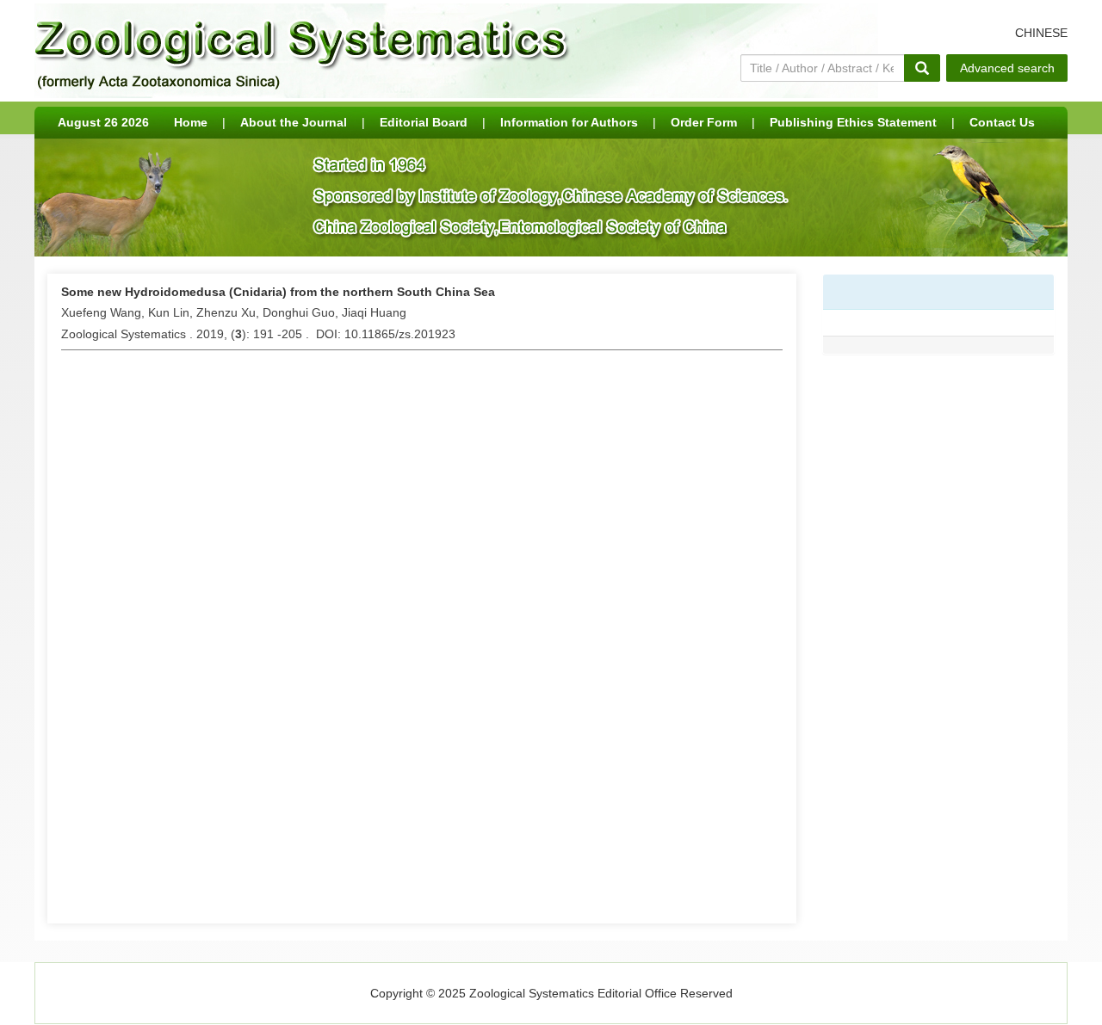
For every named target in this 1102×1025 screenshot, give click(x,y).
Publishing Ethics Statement (853, 122)
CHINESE (1041, 33)
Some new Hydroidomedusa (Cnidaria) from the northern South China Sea (278, 292)
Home (190, 122)
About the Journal (293, 122)
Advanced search (1007, 68)
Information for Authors (569, 122)
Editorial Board (423, 122)
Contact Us (1002, 122)
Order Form (704, 122)
